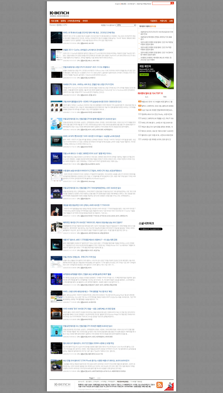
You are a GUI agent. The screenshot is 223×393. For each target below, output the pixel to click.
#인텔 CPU (87, 199)
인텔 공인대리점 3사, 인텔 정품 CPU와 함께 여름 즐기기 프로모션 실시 (89, 119)
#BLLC (90, 60)
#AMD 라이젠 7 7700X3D (91, 216)
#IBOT (97, 285)
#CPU (94, 95)
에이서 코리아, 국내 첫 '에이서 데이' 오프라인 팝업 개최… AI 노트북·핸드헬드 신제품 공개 (155, 131)
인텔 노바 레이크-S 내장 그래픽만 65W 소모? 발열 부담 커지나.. (87, 153)
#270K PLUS (107, 371)
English (117, 4)
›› (99, 378)
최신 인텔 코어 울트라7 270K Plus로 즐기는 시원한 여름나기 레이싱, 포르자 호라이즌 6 (96, 361)
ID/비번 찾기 (131, 4)
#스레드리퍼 (92, 302)
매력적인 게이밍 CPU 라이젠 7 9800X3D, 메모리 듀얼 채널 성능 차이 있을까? (93, 222)
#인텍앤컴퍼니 (108, 129)
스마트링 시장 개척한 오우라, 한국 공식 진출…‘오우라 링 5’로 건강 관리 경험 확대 (154, 140)
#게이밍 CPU (124, 216)
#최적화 (106, 285)
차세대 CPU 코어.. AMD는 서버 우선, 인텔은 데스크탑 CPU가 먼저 (88, 84)
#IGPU (98, 164)
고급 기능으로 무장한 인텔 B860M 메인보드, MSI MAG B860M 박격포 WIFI (155, 110)
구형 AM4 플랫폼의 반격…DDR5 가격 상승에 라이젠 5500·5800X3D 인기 (92, 102)
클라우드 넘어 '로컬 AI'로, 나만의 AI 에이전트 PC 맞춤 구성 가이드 (155, 136)
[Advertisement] (127, 12)
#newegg (92, 181)
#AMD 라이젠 (88, 112)
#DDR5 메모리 (97, 112)
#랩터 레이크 (92, 354)
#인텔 (85, 60)
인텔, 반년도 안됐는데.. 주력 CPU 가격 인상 (79, 257)
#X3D (109, 216)
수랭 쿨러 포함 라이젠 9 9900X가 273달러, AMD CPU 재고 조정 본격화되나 (92, 171)
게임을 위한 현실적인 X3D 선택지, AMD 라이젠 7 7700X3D (86, 205)
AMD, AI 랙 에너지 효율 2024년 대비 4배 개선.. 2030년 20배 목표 (89, 33)
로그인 (123, 4)
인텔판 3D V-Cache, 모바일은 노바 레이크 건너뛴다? (84, 50)
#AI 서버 (91, 43)
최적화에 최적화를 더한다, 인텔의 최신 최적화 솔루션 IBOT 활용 (87, 274)
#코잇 (94, 129)
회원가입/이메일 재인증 (144, 4)
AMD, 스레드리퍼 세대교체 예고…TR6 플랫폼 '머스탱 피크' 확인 (87, 291)
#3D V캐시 (96, 60)
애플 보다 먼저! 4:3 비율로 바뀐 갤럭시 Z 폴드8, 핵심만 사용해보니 (155, 102)
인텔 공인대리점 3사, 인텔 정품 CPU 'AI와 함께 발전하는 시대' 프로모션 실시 (92, 188)
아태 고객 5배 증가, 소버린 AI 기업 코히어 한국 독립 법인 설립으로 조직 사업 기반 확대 (155, 123)
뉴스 (146, 97)
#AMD (86, 43)
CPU (78, 43)
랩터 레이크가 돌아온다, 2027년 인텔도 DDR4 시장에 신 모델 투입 (88, 343)
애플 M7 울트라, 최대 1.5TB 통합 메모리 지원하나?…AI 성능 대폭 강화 (90, 240)
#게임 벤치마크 (104, 233)
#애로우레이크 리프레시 (119, 371)
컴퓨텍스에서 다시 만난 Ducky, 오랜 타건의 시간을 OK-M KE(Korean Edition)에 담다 (155, 115)
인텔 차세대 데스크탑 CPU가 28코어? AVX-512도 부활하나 (86, 67)
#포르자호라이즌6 (97, 371)
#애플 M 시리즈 (88, 250)
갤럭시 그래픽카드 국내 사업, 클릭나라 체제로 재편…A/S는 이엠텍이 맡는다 (156, 106)
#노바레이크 (91, 78)
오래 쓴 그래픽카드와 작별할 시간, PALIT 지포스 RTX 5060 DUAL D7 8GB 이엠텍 (156, 119)
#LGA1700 (99, 354)
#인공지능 (97, 250)
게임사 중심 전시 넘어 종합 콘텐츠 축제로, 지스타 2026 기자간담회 (155, 127)
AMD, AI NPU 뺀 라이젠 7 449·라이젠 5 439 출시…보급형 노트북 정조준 (91, 136)
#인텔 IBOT (91, 285)
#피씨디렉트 (99, 129)
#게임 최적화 (113, 285)
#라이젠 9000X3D (94, 233)
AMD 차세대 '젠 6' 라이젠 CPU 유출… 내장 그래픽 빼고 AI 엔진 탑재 (89, 309)
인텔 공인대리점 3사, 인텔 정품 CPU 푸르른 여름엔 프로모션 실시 (87, 326)
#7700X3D (103, 216)
